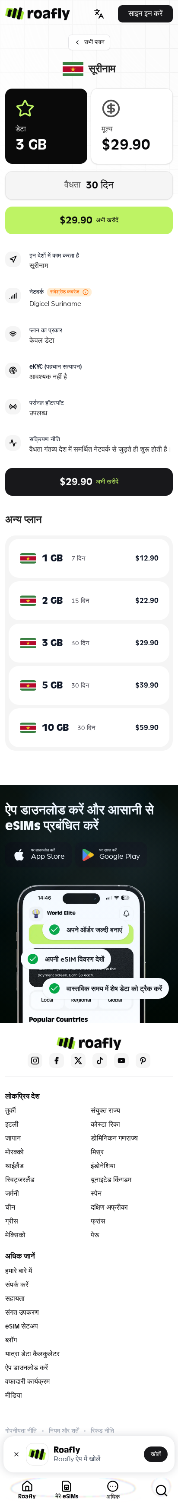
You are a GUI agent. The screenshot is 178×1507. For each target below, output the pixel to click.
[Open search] (161, 1490)
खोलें (156, 1454)
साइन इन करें (145, 13)
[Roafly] (37, 13)
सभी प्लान (94, 42)
